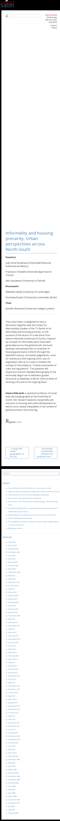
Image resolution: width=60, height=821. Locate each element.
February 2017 (13, 636)
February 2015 (13, 669)
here (19, 422)
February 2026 (13, 549)
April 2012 (11, 719)
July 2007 (11, 806)
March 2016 (12, 652)
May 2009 (11, 763)
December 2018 (14, 616)
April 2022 (11, 579)
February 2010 (13, 756)
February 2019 (13, 609)
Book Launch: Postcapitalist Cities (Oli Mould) (24, 498)
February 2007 (13, 813)
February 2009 (13, 773)
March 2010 (12, 753)
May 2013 (11, 696)
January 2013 (12, 703)
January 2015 (12, 673)
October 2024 (13, 566)
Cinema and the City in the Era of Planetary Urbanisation (28, 495)
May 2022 (11, 576)
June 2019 (11, 606)
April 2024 (11, 569)
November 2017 (14, 626)
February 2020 (13, 602)
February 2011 (13, 733)
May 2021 (11, 589)
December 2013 (14, 686)
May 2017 (11, 629)
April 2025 (11, 559)
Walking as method (15, 528)
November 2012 (14, 709)
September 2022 (14, 572)
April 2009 (11, 766)
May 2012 (11, 716)
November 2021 (14, 582)
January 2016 (12, 659)
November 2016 (14, 639)
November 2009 (14, 760)
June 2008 (11, 786)
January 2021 (12, 599)
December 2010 (14, 736)
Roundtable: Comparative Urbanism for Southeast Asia (45, 452)
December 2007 (14, 800)
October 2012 (13, 713)
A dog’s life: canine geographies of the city (17, 452)
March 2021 (12, 592)
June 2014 (11, 679)
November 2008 (14, 780)
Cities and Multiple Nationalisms (20, 518)
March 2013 (12, 699)
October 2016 (13, 642)
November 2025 (14, 552)
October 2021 (13, 586)
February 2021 (13, 596)
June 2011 (11, 729)
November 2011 (14, 726)
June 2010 (11, 746)
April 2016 (11, 649)
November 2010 (14, 739)
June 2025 (11, 555)
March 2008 (12, 796)
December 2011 (14, 723)
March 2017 (12, 632)
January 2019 (12, 612)
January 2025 (12, 562)
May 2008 (11, 790)
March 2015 (12, 666)
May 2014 (11, 683)
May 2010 (11, 749)
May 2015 (11, 663)
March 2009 (12, 770)
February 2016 (13, 656)
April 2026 (11, 542)
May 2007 (11, 810)
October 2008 (13, 783)
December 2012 (14, 706)
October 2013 (13, 693)
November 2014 (14, 676)
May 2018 (11, 619)
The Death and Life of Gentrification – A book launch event (29, 488)
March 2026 (12, 545)
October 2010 (13, 743)
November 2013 (14, 689)
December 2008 (14, 776)
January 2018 (12, 622)
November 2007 (14, 803)
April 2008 (11, 793)
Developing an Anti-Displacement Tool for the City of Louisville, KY (32, 515)
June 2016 (11, 646)
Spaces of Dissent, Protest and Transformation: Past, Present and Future (33, 492)
